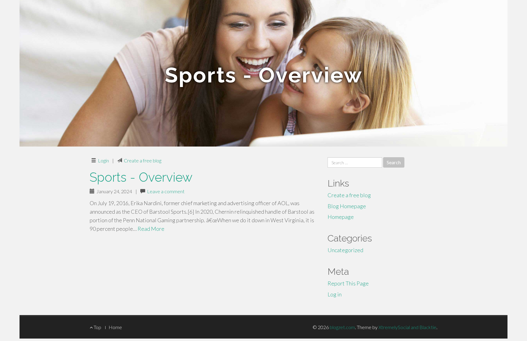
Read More (151, 228)
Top (97, 327)
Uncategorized (345, 250)
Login (103, 160)
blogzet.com (342, 327)
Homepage (341, 216)
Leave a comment (166, 191)
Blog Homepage (347, 206)
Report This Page (348, 283)
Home (115, 327)
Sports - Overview (141, 177)
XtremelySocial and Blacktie (407, 327)
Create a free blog (142, 160)
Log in (335, 294)
